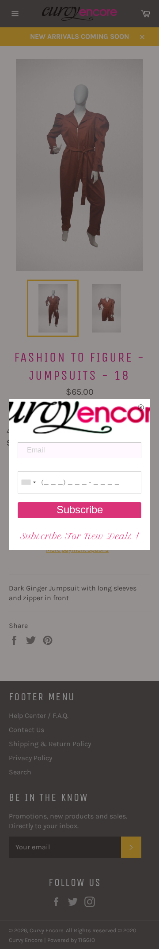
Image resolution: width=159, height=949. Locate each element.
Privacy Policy (30, 758)
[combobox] (28, 482)
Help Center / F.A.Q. (38, 715)
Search (20, 772)
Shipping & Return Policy (50, 744)
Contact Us (26, 729)
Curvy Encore (47, 930)
